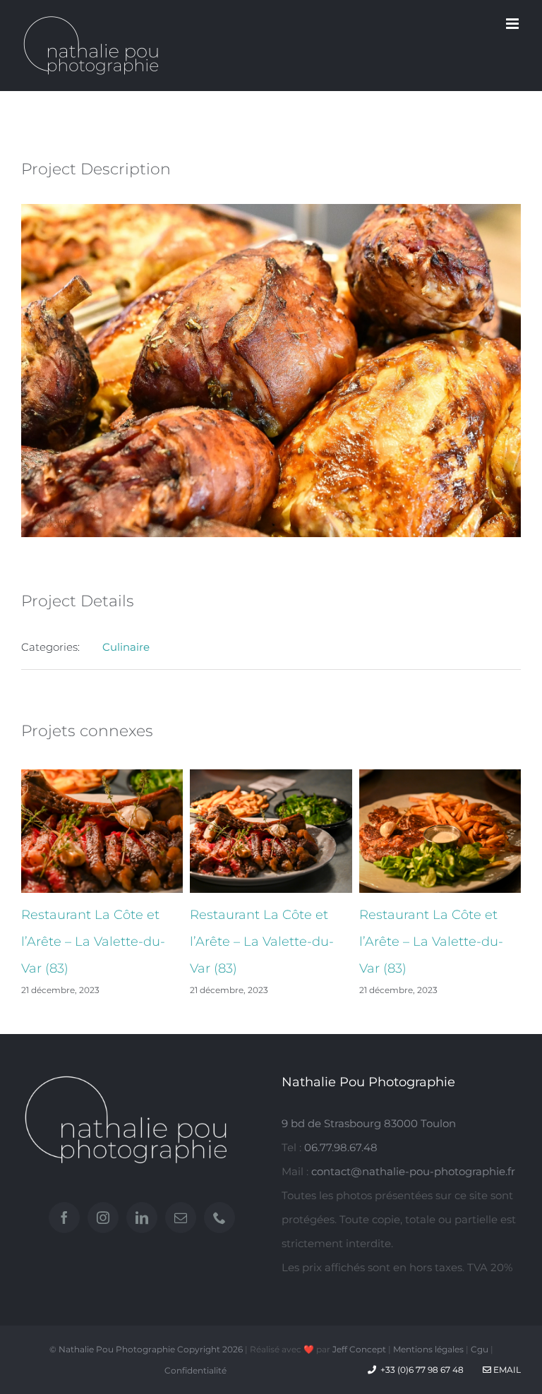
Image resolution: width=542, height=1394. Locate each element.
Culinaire (126, 647)
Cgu (479, 1349)
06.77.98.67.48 (341, 1147)
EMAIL (506, 1369)
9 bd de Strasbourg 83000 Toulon (369, 1123)
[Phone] (219, 1217)
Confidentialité (195, 1370)
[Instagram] (103, 1217)
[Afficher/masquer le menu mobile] (513, 23)
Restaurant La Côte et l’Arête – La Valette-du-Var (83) (93, 941)
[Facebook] (64, 1217)
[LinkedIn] (141, 1217)
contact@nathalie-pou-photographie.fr (413, 1171)
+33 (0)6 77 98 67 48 (422, 1369)
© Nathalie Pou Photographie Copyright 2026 (146, 1349)
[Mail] (180, 1217)
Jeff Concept (359, 1349)
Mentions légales (428, 1349)
